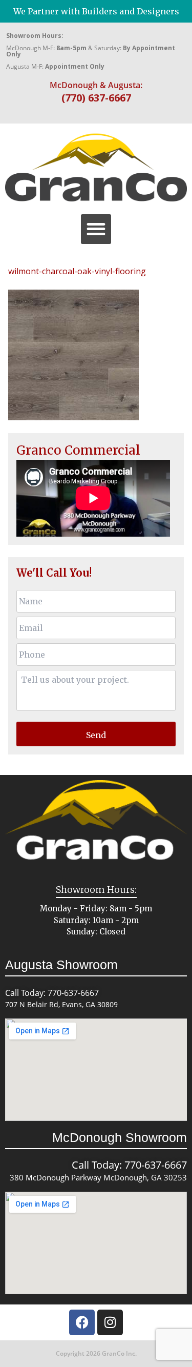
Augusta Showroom (61, 964)
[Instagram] (110, 1322)
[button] (96, 229)
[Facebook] (82, 1322)
